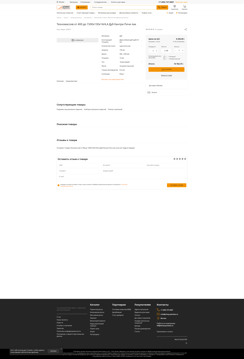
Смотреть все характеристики (112, 79)
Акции (171, 13)
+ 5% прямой (171, 56)
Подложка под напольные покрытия (69, 109)
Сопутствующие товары (86, 13)
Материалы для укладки (107, 13)
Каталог (83, 7)
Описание (60, 81)
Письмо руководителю (142, 328)
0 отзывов (158, 29)
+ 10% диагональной (174, 59)
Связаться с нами (181, 2)
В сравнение (78, 40)
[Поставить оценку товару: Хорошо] (182, 159)
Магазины (74, 2)
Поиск (164, 7)
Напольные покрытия (65, 13)
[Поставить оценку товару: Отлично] (185, 159)
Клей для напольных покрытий (95, 109)
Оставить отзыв (177, 185)
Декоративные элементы (128, 13)
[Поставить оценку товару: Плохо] (177, 159)
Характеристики (71, 81)
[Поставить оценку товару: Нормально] (180, 159)
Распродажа (182, 13)
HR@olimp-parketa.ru (165, 326)
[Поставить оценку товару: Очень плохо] (174, 159)
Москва (163, 318)
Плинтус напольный (115, 109)
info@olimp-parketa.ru (169, 314)
